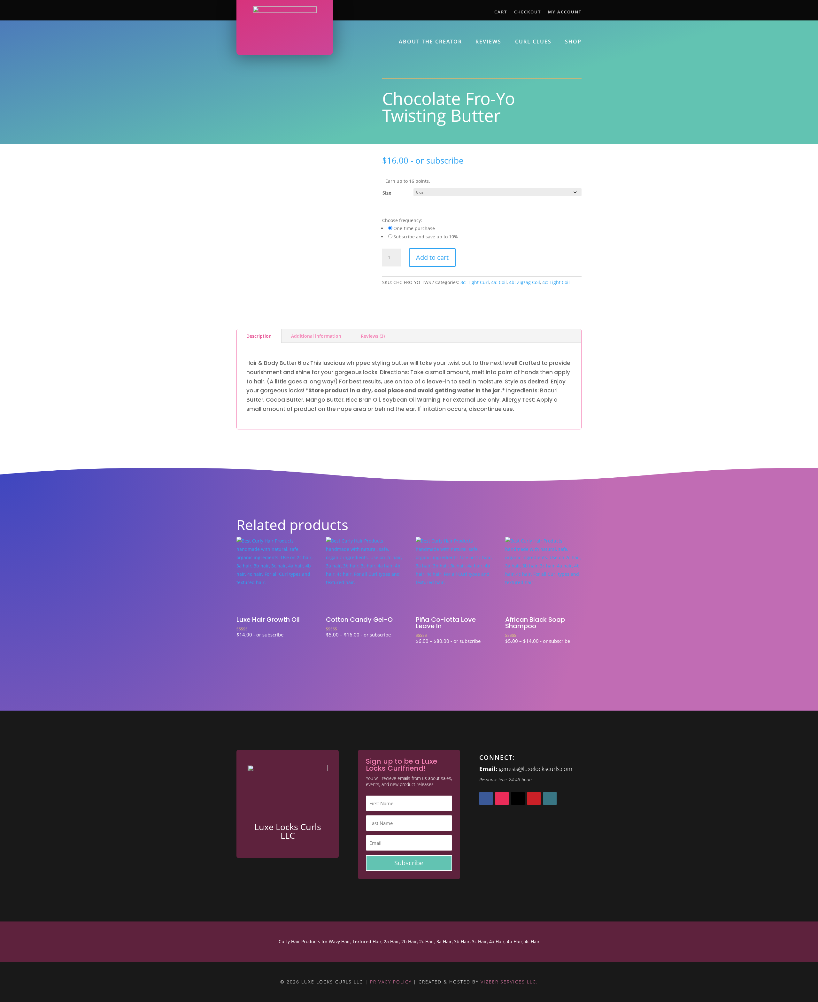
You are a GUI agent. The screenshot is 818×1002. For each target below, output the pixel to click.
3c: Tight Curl (474, 282)
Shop (573, 42)
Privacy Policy (391, 982)
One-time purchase (414, 228)
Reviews (488, 42)
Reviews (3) (373, 336)
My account (565, 12)
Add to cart (432, 257)
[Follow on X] (518, 798)
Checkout (527, 12)
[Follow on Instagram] (502, 798)
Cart (500, 12)
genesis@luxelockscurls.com (535, 769)
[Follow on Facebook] (486, 798)
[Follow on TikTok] (550, 798)
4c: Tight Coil (556, 282)
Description (259, 336)
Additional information (316, 336)
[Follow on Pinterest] (534, 798)
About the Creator (430, 42)
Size (386, 193)
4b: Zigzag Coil (524, 282)
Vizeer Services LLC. (509, 982)
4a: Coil (499, 282)
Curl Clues (533, 42)
